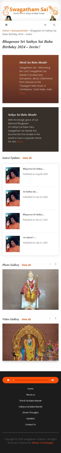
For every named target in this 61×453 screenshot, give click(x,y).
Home (31, 388)
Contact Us (30, 424)
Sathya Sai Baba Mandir (22, 115)
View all (27, 157)
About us (30, 394)
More (22, 93)
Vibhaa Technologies (43, 442)
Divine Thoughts (31, 412)
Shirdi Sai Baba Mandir (33, 62)
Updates (30, 418)
